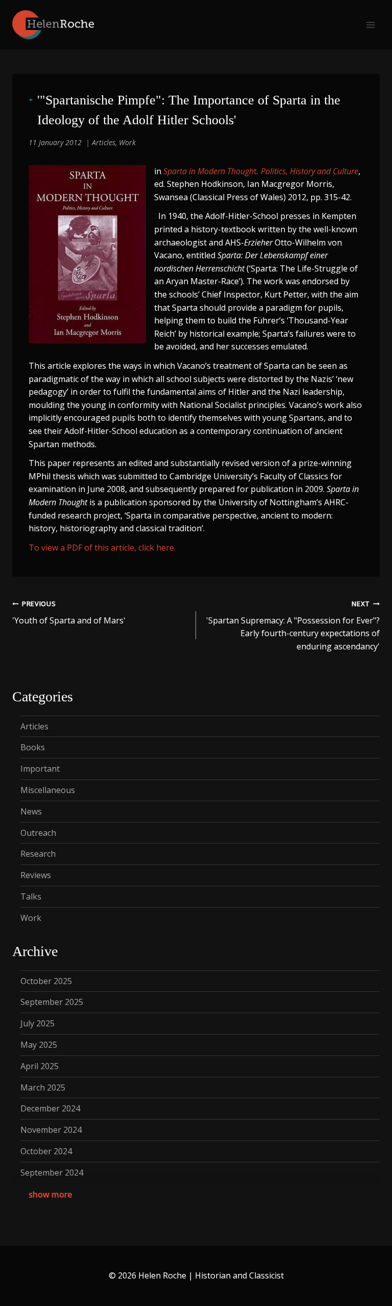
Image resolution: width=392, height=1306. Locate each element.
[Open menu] (370, 25)
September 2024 (51, 1172)
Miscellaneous (47, 790)
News (31, 811)
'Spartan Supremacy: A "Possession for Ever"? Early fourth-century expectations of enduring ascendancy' (293, 625)
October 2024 (46, 1151)
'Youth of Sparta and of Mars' (69, 612)
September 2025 (51, 1002)
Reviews (35, 875)
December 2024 (50, 1108)
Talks (30, 896)
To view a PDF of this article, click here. (102, 547)
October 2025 (46, 981)
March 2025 (42, 1087)
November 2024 (51, 1129)
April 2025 (39, 1066)
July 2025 (37, 1023)
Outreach (38, 832)
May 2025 (38, 1044)
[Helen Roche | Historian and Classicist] (53, 24)
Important (40, 768)
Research (38, 853)
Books (32, 747)
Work (127, 142)
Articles (103, 142)
